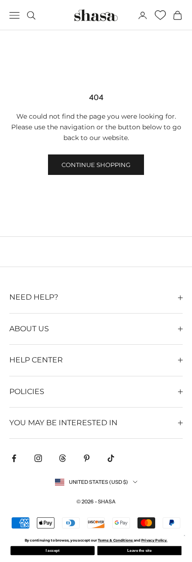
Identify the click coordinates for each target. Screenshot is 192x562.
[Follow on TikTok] (111, 458)
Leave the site (139, 550)
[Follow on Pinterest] (86, 458)
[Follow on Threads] (62, 458)
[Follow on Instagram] (38, 458)
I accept (52, 550)
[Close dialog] (184, 536)
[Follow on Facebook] (14, 458)
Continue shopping (96, 164)
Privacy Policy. (154, 540)
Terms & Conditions (116, 540)
